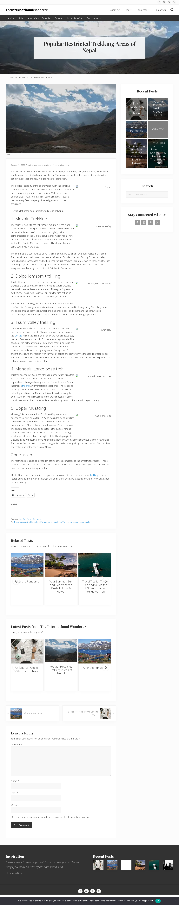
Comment (16, 744)
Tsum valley (67, 522)
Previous (16, 581)
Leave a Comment (62, 165)
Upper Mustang (79, 522)
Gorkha (18, 335)
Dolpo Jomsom (20, 522)
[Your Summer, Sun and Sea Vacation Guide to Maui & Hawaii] (61, 565)
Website (15, 805)
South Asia (37, 519)
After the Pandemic (27, 581)
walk (88, 522)
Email (14, 793)
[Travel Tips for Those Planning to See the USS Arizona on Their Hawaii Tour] (94, 565)
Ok (158, 901)
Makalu (37, 522)
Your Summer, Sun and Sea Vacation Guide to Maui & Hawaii (61, 586)
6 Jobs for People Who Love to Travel (27, 669)
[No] (175, 900)
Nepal (29, 519)
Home (8, 77)
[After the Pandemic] (27, 565)
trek (60, 522)
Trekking (94, 475)
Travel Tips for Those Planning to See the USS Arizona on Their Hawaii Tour (95, 586)
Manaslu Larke (46, 522)
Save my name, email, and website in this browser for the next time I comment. (53, 817)
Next (105, 581)
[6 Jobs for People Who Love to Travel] (27, 651)
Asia (20, 519)
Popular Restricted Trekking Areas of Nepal (61, 670)
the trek (26, 385)
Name (15, 780)
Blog (14, 77)
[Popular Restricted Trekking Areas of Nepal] (61, 650)
